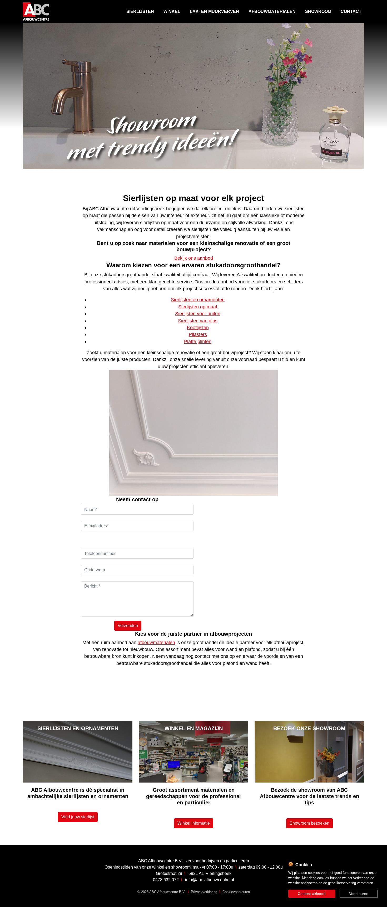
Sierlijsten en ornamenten (198, 299)
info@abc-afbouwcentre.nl (209, 880)
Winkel (171, 11)
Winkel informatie (193, 823)
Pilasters (198, 334)
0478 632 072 (166, 880)
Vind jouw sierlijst (77, 817)
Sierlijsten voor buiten (197, 313)
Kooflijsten (198, 327)
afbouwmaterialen (156, 642)
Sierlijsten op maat (197, 306)
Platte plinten (197, 341)
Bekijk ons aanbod (193, 258)
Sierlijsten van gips (197, 320)
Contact (351, 11)
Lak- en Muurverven (214, 11)
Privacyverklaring (204, 892)
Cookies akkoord (312, 893)
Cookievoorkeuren (236, 892)
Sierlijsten (140, 11)
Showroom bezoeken (309, 823)
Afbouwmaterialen (272, 11)
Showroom (318, 11)
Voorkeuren (358, 893)
